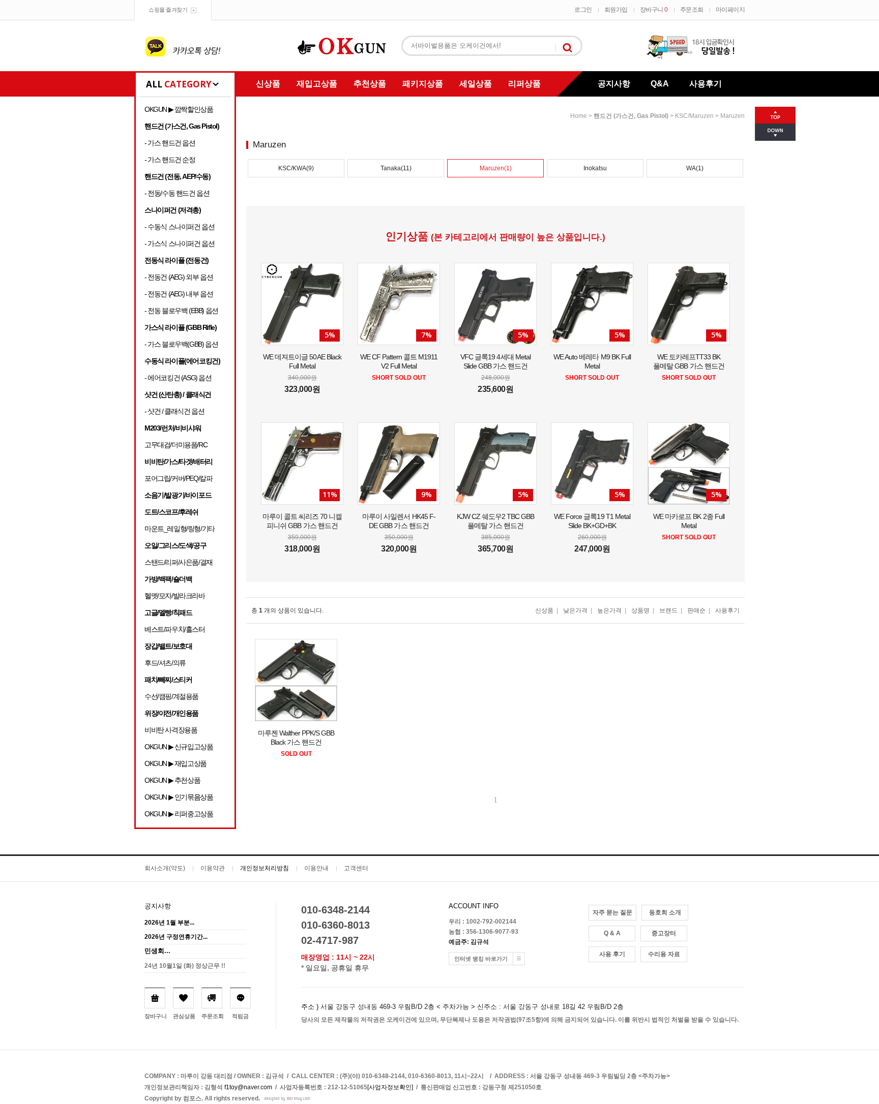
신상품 (268, 83)
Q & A (612, 933)
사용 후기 (612, 954)
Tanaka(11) (396, 168)
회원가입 (616, 9)
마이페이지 (730, 9)
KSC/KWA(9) (296, 168)
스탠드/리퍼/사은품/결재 (178, 562)
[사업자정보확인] (390, 1087)
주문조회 (692, 9)
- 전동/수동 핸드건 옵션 (176, 193)
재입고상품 (317, 83)
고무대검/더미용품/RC (175, 445)
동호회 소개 (665, 912)
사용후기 (705, 83)
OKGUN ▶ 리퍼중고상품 (178, 814)
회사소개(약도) (164, 868)
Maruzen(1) (496, 168)
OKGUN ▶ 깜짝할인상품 (178, 109)
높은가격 (609, 610)
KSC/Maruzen (694, 115)
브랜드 (668, 610)
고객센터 (356, 868)
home (578, 115)
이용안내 (316, 868)
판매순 (696, 610)
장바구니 (654, 9)
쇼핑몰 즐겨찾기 (168, 10)
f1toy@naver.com (248, 1087)
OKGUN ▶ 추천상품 (172, 780)
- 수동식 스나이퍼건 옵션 (179, 227)
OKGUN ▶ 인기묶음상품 (178, 797)
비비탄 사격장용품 (170, 730)
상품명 (640, 610)
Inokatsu (595, 168)
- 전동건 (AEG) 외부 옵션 (178, 277)
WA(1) (695, 168)
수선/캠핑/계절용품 (171, 696)
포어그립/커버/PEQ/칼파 (178, 478)
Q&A (660, 83)
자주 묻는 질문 (612, 912)
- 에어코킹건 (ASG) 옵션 (178, 378)
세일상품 (475, 83)
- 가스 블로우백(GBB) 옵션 (181, 344)
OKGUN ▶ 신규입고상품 (178, 747)
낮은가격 (575, 610)
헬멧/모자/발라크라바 (174, 596)
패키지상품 (422, 83)
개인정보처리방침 (264, 868)
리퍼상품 (524, 83)
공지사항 (614, 83)
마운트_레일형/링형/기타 (179, 529)
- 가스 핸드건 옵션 (169, 143)
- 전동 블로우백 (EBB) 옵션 (181, 310)
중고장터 (664, 933)
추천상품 (370, 83)
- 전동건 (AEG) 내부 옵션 (178, 294)
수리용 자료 (664, 954)
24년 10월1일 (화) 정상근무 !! (184, 965)
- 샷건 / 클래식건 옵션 (174, 411)
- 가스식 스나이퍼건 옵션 (179, 243)
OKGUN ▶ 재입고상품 (175, 763)
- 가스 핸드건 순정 (169, 160)
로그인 (583, 9)
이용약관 (212, 868)
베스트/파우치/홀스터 (174, 629)
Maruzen (732, 115)
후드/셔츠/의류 (165, 663)
